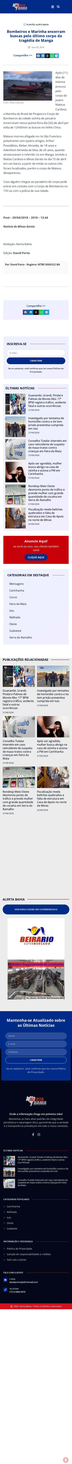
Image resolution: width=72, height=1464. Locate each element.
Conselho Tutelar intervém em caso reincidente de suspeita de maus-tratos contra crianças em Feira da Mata (47, 446)
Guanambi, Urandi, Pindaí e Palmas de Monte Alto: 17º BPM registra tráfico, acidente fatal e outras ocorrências (47, 400)
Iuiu (11, 610)
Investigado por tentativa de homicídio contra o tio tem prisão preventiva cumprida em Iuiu (46, 423)
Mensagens (16, 584)
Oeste (13, 624)
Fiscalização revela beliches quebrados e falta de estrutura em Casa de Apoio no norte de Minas (46, 515)
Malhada (14, 617)
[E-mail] (5, 1280)
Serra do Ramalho (20, 637)
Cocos (13, 597)
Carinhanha (16, 590)
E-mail (12, 1279)
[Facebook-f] (33, 1134)
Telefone (14, 1288)
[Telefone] (5, 1290)
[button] (58, 6)
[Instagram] (38, 1134)
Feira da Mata (17, 604)
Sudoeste (15, 631)
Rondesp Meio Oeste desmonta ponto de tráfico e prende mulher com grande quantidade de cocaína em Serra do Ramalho (46, 493)
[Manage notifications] (65, 1460)
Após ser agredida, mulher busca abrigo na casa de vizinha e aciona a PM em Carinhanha (45, 469)
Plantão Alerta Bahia (37, 24)
